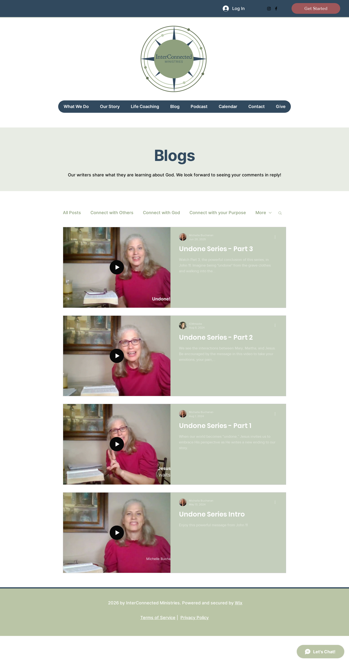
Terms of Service (157, 617)
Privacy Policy (194, 617)
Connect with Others (111, 212)
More (260, 212)
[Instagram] (269, 8)
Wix (238, 602)
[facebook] (276, 8)
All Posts (72, 212)
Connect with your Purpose (217, 212)
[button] (280, 213)
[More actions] (276, 237)
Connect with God (161, 212)
